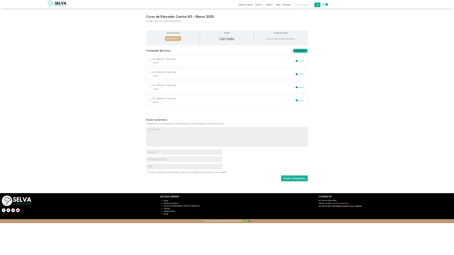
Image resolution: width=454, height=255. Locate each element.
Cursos (258, 5)
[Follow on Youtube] (18, 210)
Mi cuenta (287, 5)
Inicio (166, 200)
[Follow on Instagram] (13, 210)
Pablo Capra (154, 21)
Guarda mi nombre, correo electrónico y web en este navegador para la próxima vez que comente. (188, 172)
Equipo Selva (169, 211)
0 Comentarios (175, 21)
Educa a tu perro (246, 5)
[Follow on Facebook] (4, 210)
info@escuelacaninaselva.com (337, 203)
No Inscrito (173, 38)
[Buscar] (317, 4)
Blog (278, 5)
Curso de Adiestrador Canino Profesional (181, 206)
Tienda (268, 5)
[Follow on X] (8, 210)
